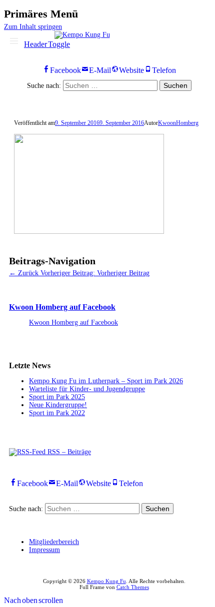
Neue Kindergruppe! (58, 405)
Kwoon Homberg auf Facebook (62, 307)
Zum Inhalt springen (33, 26)
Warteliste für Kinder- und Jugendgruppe (87, 389)
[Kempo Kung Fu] (82, 34)
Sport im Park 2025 (57, 397)
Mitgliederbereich (54, 542)
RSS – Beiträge (68, 452)
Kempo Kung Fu (106, 581)
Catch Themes (132, 587)
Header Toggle (47, 43)
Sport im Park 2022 (57, 413)
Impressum (44, 550)
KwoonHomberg (178, 122)
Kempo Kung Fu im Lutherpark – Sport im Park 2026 (106, 381)
